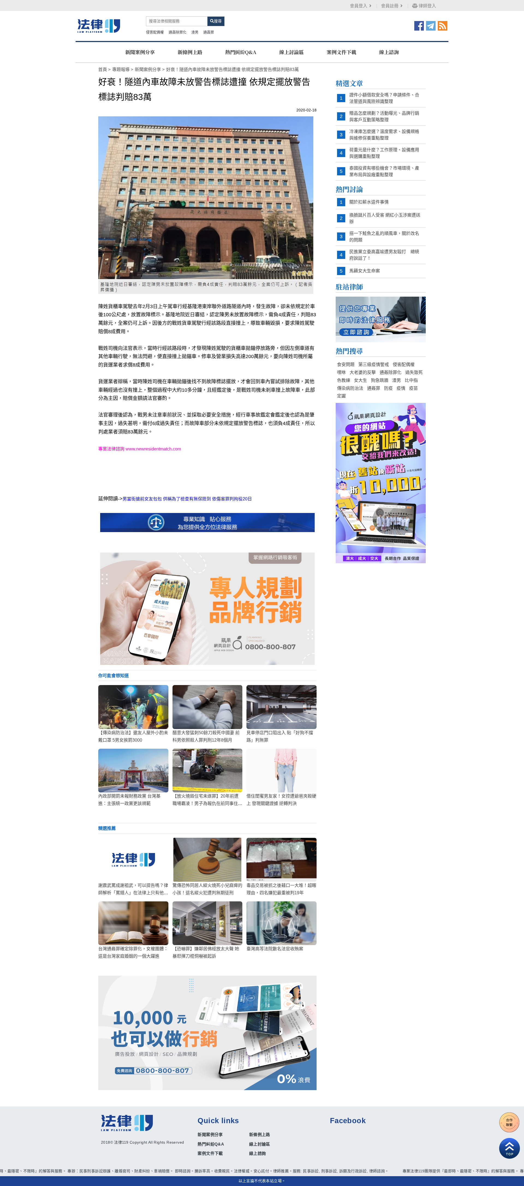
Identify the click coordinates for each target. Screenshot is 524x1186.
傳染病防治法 (350, 388)
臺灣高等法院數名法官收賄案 (274, 948)
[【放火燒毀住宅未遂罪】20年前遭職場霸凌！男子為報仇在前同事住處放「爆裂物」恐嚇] (207, 770)
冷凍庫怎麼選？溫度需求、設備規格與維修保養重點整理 (384, 134)
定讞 (341, 396)
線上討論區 (291, 51)
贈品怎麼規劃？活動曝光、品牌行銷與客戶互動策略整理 (384, 116)
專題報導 (121, 69)
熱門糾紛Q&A (240, 51)
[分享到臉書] (419, 25)
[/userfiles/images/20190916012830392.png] (99, 26)
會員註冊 (389, 6)
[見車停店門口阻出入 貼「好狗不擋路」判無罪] (281, 707)
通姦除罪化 (177, 32)
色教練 (343, 380)
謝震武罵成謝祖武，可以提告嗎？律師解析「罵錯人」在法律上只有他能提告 (133, 892)
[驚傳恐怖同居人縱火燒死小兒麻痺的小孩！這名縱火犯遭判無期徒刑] (207, 859)
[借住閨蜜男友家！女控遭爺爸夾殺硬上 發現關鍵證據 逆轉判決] (281, 770)
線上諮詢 (389, 51)
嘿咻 (341, 372)
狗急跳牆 (379, 380)
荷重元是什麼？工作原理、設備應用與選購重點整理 (384, 153)
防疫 (388, 388)
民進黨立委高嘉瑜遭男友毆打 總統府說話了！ (384, 255)
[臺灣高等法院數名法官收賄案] (281, 923)
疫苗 (413, 388)
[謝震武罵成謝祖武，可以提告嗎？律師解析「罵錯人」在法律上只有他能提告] (133, 859)
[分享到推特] (431, 25)
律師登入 (427, 6)
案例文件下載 (341, 51)
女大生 (360, 380)
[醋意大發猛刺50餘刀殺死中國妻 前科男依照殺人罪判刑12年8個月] (207, 707)
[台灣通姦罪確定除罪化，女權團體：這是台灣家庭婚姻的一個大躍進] (133, 923)
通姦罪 (208, 32)
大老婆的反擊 (363, 372)
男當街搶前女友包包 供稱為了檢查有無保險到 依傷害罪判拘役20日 (187, 499)
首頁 (102, 69)
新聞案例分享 (140, 51)
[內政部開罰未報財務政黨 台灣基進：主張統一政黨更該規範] (133, 770)
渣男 (194, 32)
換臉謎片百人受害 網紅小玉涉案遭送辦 (384, 218)
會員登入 (358, 6)
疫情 (401, 388)
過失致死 (414, 372)
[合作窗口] (509, 1122)
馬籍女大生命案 (364, 271)
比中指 (411, 380)
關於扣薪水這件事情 (369, 202)
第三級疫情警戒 (373, 364)
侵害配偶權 (155, 32)
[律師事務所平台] (207, 609)
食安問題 (346, 364)
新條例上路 (190, 51)
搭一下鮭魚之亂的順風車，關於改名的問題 (384, 236)
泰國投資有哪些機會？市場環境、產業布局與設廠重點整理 (384, 171)
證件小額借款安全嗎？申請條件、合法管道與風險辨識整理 (384, 98)
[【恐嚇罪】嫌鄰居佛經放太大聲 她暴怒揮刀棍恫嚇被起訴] (207, 923)
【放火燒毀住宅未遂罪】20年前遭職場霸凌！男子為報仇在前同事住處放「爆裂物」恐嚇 (207, 803)
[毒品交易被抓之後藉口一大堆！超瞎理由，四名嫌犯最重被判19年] (281, 859)
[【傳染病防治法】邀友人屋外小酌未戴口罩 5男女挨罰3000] (133, 707)
